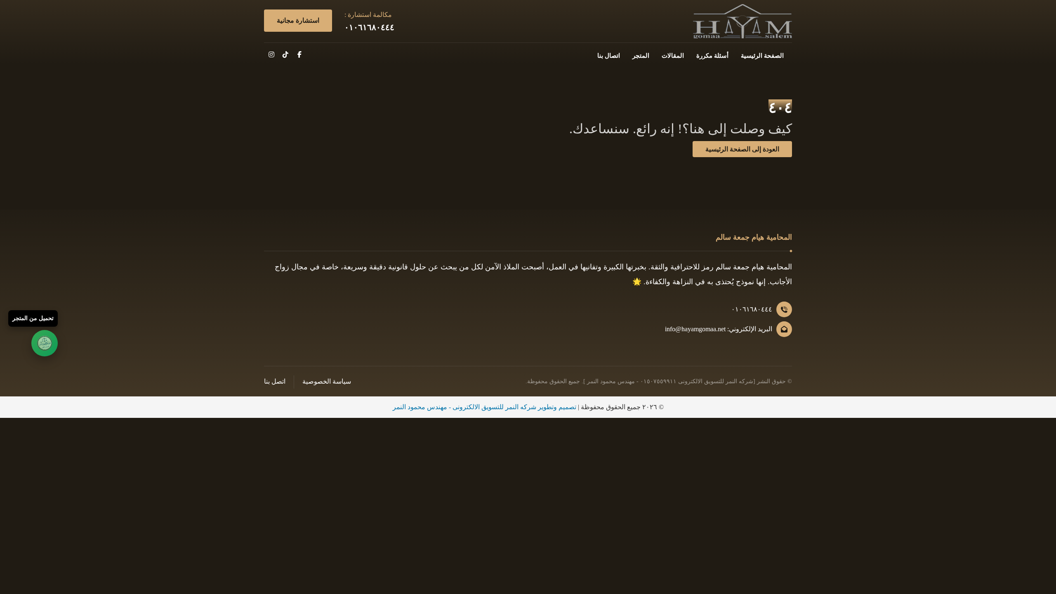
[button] (299, 54)
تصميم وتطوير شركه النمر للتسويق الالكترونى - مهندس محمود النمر (484, 406)
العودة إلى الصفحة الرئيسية (742, 149)
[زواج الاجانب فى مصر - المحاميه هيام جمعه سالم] (742, 21)
